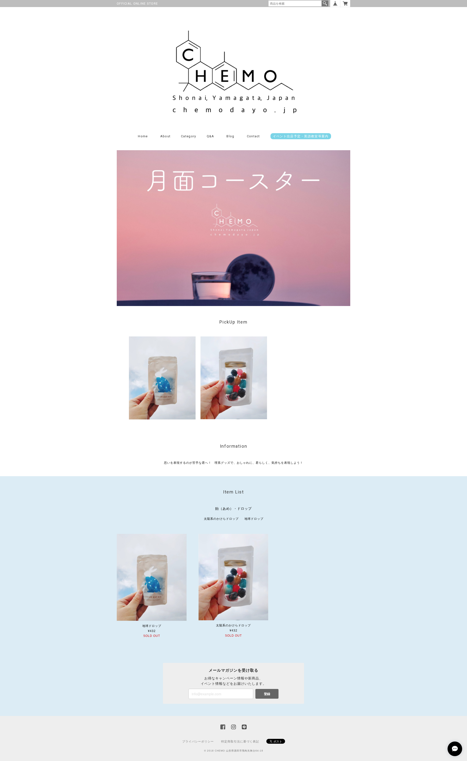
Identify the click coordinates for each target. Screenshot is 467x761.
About (165, 136)
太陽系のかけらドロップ (221, 518)
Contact (253, 136)
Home (143, 136)
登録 (267, 693)
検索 (325, 3)
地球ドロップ (253, 518)
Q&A (210, 136)
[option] (162, 377)
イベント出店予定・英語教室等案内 (301, 136)
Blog (230, 136)
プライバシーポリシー (198, 741)
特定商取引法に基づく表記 (240, 741)
